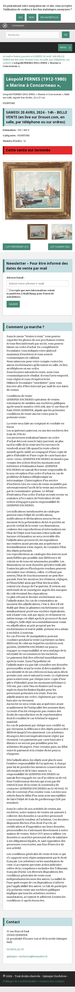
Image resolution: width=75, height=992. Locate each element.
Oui (20, 17)
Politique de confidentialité (20, 981)
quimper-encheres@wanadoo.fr (27, 956)
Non (31, 17)
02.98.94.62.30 (15, 949)
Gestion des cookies (51, 981)
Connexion (18, 25)
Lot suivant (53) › (60, 246)
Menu (63, 47)
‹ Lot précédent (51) (16, 246)
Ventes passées (21, 56)
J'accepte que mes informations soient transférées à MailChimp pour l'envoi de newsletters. (31, 293)
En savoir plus (49, 17)
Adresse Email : (16, 277)
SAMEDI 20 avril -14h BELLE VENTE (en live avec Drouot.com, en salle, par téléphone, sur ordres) (36, 59)
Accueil (7, 56)
